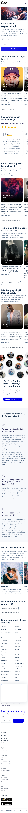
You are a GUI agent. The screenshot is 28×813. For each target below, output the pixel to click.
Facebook (5, 740)
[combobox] (9, 39)
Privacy (22, 810)
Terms (16, 810)
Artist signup (19, 3)
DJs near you (4, 766)
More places (4, 750)
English (5, 732)
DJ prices (3, 768)
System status (4, 782)
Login (25, 3)
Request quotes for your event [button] (13, 399)
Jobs (2, 786)
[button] (9, 109)
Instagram (5, 743)
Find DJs (3, 759)
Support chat (4, 779)
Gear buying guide (5, 761)
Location (4, 38)
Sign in (3, 790)
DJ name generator (6, 763)
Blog (2, 757)
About (2, 784)
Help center (4, 777)
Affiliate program (5, 770)
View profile (5, 104)
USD (3, 735)
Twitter (5, 738)
